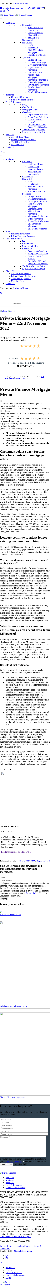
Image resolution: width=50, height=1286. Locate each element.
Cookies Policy (23, 1246)
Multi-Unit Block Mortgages (35, 51)
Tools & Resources (14, 102)
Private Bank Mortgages (38, 85)
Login (2, 10)
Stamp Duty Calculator (38, 117)
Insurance (10, 95)
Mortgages (10, 22)
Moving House (34, 35)
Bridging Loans (35, 60)
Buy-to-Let (27, 42)
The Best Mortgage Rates (33, 129)
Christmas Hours (20, 3)
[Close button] (1, 293)
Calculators (27, 112)
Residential (27, 25)
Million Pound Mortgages (34, 76)
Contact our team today (16, 1187)
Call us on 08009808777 (26, 861)
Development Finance (37, 65)
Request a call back (43, 861)
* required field (20, 1164)
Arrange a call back (21, 378)
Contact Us (10, 147)
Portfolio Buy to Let (36, 55)
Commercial (27, 40)
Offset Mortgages (35, 82)
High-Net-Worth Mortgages (35, 68)
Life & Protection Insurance (23, 100)
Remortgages (33, 37)
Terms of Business (13, 1161)
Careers (9, 1270)
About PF (10, 134)
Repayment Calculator (37, 114)
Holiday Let (33, 47)
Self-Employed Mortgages (34, 88)
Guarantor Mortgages (37, 62)
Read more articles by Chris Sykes (16, 852)
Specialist (26, 57)
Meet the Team (17, 144)
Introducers (10, 1267)
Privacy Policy (32, 893)
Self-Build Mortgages (37, 92)
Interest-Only (33, 30)
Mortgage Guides (30, 110)
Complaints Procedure (15, 1275)
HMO (30, 45)
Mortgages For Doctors (38, 80)
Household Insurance (20, 97)
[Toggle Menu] (1, 18)
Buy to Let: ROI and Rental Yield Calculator (38, 125)
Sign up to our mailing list (33, 132)
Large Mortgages (35, 32)
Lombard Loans (35, 72)
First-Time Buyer (35, 27)
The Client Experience (21, 142)
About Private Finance (21, 137)
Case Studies (27, 107)
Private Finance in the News (23, 139)
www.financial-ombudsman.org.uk (15, 1236)
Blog (24, 105)
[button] (8, 10)
